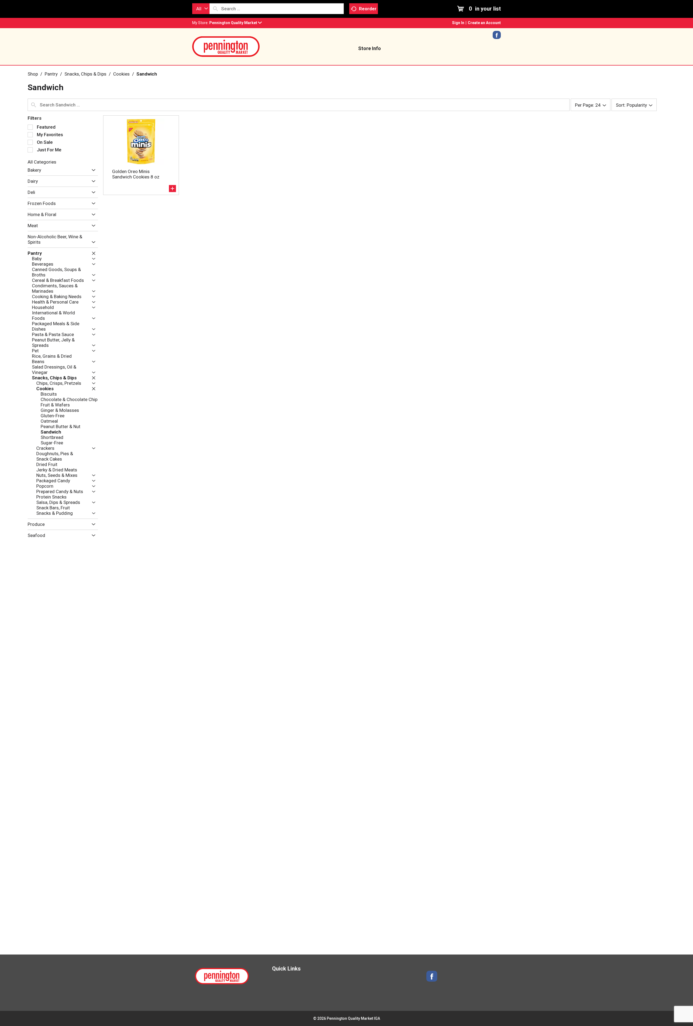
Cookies (121, 74)
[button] (235, 23)
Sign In (458, 23)
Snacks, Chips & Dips (85, 74)
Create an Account (484, 23)
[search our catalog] (215, 8)
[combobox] (201, 8)
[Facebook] (497, 37)
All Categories (42, 162)
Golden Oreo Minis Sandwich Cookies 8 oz (135, 174)
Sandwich (146, 74)
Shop (33, 74)
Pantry (51, 74)
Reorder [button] (368, 8)
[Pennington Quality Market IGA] (226, 46)
